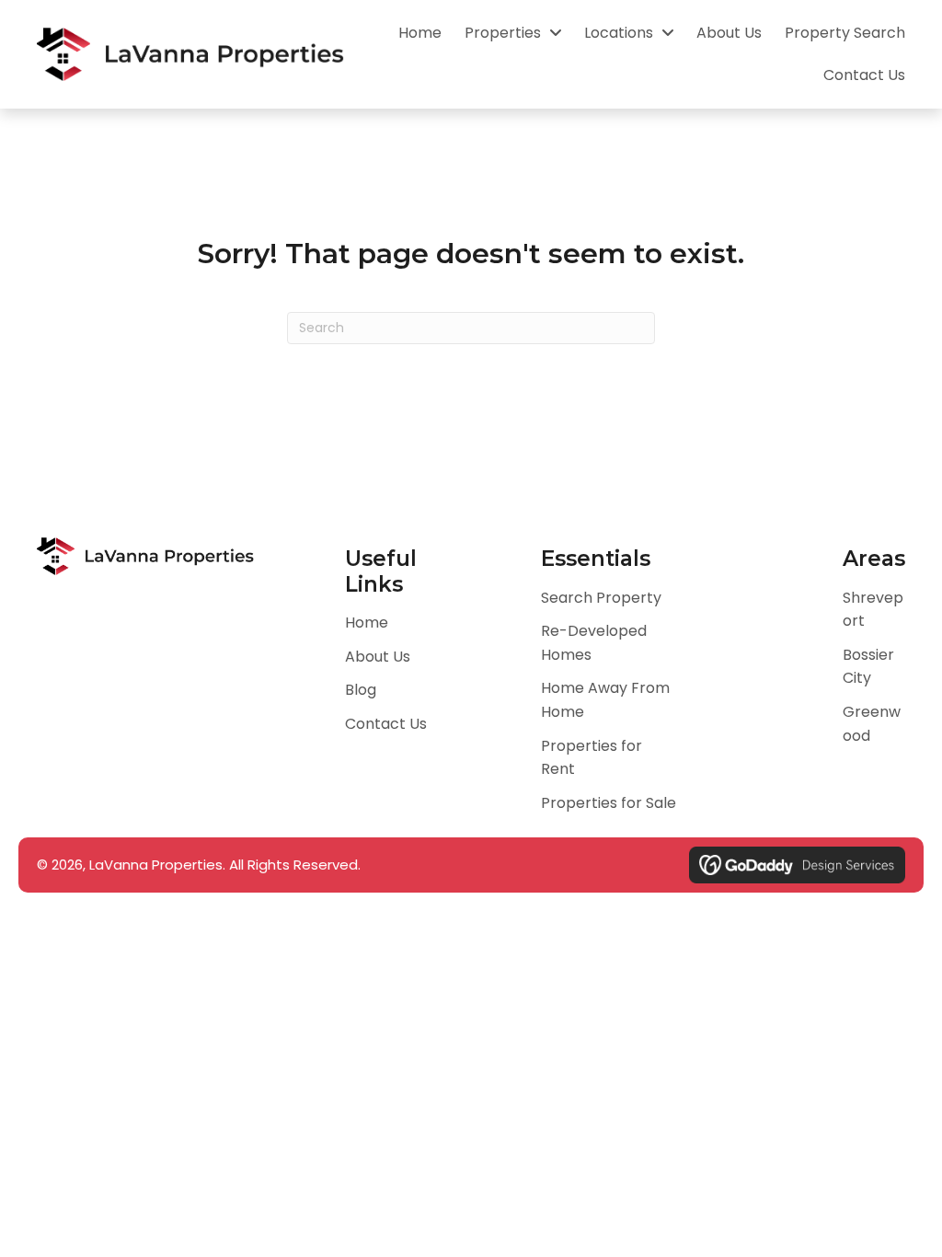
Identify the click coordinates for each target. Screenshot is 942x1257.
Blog (360, 689)
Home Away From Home (605, 699)
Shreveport (873, 609)
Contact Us (386, 723)
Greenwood (872, 723)
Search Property (601, 597)
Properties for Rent (591, 757)
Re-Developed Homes (594, 642)
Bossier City (868, 666)
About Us (377, 656)
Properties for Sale (608, 802)
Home (366, 622)
